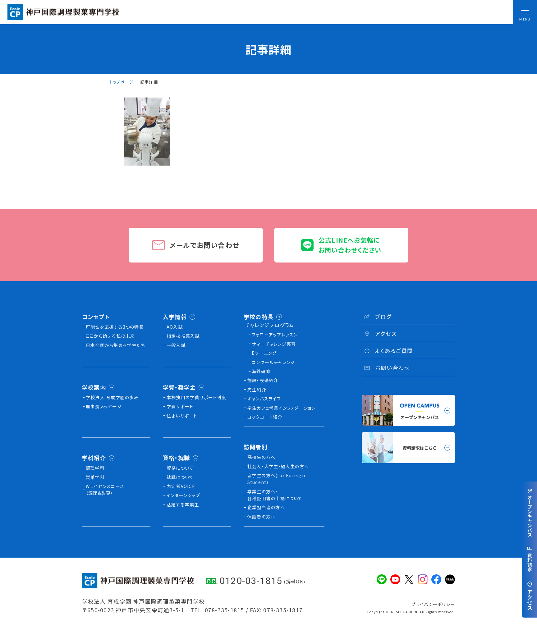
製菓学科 (95, 477)
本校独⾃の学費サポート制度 (196, 397)
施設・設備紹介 (262, 380)
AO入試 (175, 327)
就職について (180, 477)
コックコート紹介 (264, 417)
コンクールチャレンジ (273, 362)
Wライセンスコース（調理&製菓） (105, 489)
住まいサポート (182, 416)
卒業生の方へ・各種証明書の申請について (275, 494)
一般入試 (176, 345)
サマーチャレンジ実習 (274, 344)
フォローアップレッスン (275, 334)
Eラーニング (264, 353)
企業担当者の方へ (266, 507)
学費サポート (180, 406)
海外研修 (261, 371)
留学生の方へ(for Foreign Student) (276, 478)
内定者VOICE (181, 486)
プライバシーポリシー (433, 604)
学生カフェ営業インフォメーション (281, 408)
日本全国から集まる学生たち (115, 345)
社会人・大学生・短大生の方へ (278, 466)
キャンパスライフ (264, 398)
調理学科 (95, 468)
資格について (180, 468)
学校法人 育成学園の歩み (112, 397)
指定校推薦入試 (183, 336)
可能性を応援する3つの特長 (115, 327)
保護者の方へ (261, 517)
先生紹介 (256, 389)
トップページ (121, 82)
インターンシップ (183, 495)
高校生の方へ (261, 457)
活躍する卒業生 (183, 504)
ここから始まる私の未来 (110, 336)
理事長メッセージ (104, 406)
